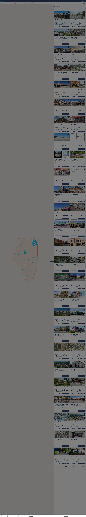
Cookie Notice (31, 516)
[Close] (85, 515)
